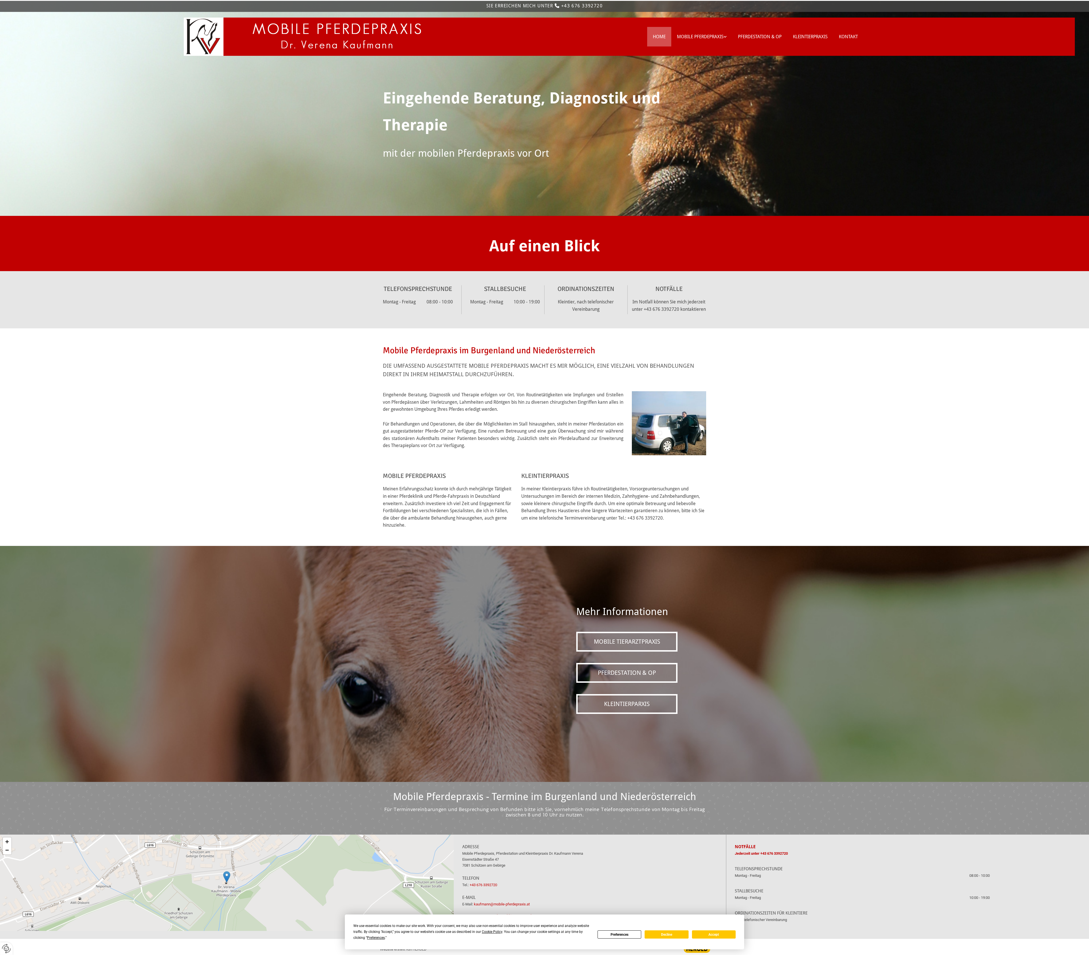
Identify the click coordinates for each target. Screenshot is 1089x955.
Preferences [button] (376, 938)
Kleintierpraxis (810, 36)
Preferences (619, 935)
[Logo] (229, 37)
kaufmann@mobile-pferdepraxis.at (502, 904)
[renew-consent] (6, 948)
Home (659, 36)
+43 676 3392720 (582, 5)
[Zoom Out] (7, 850)
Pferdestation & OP (760, 36)
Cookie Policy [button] (492, 932)
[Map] (227, 883)
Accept (713, 935)
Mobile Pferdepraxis (700, 36)
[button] (627, 642)
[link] (701, 36)
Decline (666, 935)
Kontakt (848, 36)
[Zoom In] (7, 841)
